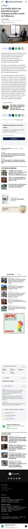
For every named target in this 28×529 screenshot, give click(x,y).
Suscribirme (14, 138)
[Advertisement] (14, 227)
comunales (15, 148)
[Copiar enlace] (22, 48)
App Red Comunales (14, 518)
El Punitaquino (19, 508)
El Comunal (3, 506)
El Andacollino (16, 507)
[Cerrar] (26, 526)
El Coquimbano (16, 506)
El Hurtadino (22, 507)
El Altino (17, 500)
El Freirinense (16, 502)
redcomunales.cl (4, 487)
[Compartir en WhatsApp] (16, 48)
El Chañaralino (10, 499)
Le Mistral (21, 516)
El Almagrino (3, 499)
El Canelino (10, 509)
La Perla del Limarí (11, 508)
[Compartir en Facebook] (10, 48)
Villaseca (4, 149)
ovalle (21, 148)
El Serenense (9, 506)
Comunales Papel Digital (6, 516)
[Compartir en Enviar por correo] (19, 48)
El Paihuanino (9, 507)
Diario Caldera (17, 499)
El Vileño (10, 511)
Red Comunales (5, 19)
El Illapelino (16, 509)
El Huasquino (9, 502)
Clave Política (15, 516)
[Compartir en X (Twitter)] (13, 48)
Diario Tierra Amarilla (10, 500)
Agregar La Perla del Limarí (7, 22)
